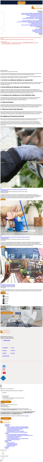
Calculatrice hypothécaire (37, 30)
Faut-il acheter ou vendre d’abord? (35, 22)
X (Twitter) (7, 298)
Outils (41, 28)
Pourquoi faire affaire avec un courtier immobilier (33, 18)
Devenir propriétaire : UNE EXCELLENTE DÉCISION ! (32, 14)
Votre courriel (5, 396)
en (24, 3)
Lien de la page (6, 395)
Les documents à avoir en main (36, 25)
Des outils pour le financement (36, 16)
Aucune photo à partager (5, 305)
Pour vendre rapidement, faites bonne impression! (32, 20)
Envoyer (5, 401)
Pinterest (6, 300)
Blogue (41, 34)
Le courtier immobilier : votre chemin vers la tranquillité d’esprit (30, 21)
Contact (41, 33)
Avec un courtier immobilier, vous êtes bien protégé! (32, 13)
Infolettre (4, 392)
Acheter (41, 12)
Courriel (6, 303)
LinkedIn (6, 301)
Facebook (7, 296)
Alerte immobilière (39, 29)
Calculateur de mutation (38, 31)
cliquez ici (27, 415)
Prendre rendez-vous (7, 312)
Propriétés (40, 11)
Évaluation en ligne (39, 32)
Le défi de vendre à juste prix (37, 23)
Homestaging (39, 27)
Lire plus (3, 199)
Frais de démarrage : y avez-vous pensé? (34, 17)
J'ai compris (6, 418)
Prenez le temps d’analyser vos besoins (35, 15)
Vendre (41, 19)
